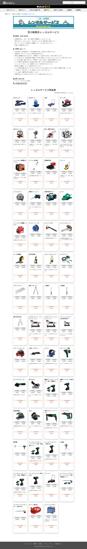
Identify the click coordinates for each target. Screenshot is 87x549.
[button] (35, 10)
